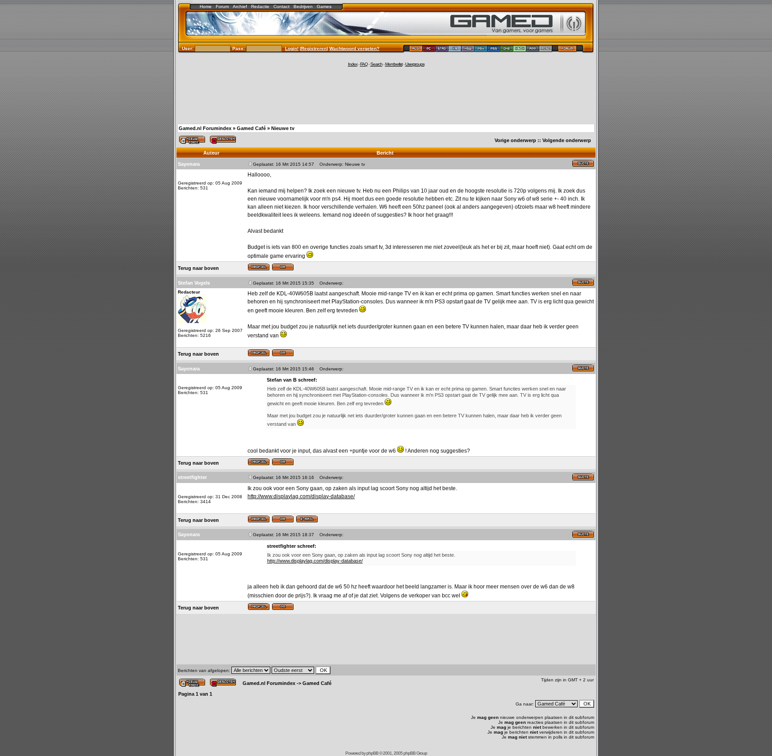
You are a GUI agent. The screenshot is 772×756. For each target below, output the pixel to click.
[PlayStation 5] (493, 50)
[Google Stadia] (442, 50)
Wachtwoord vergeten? (354, 48)
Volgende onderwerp (566, 140)
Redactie (260, 6)
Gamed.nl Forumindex (205, 128)
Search (376, 64)
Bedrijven (303, 6)
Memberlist (394, 64)
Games (324, 6)
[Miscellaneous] (545, 50)
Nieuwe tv (282, 128)
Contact (281, 6)
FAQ (364, 64)
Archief (240, 6)
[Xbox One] (506, 50)
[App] (532, 50)
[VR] (455, 50)
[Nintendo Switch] (468, 50)
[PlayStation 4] (480, 50)
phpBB (372, 753)
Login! (291, 48)
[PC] (429, 50)
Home (206, 6)
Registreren (314, 48)
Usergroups (414, 64)
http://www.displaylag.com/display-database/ (301, 496)
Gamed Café (251, 128)
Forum (222, 6)
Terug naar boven (198, 268)
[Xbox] (519, 50)
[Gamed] (416, 50)
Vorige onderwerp (515, 140)
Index (352, 64)
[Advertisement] (386, 95)
